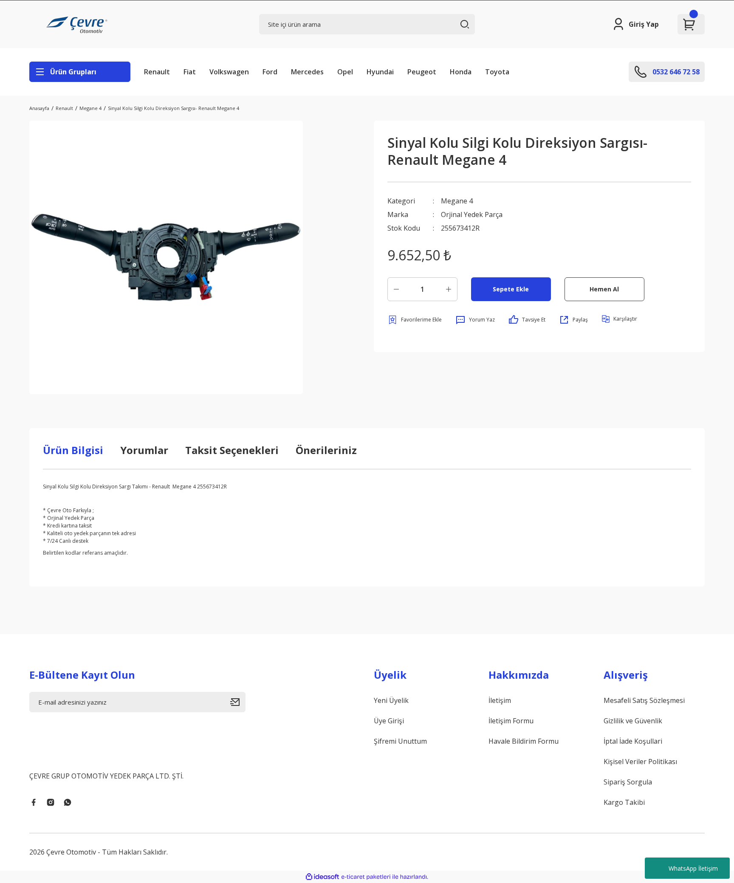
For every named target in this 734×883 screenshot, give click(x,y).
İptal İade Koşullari (633, 741)
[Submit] (238, 702)
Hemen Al (604, 289)
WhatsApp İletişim (693, 868)
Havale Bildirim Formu (523, 741)
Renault (157, 71)
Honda (460, 71)
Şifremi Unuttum (400, 741)
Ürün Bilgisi (73, 450)
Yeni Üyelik (391, 700)
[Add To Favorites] (414, 320)
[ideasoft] (322, 877)
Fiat (190, 71)
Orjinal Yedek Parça (472, 214)
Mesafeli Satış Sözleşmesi (644, 700)
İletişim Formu (511, 720)
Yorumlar (144, 450)
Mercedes (307, 71)
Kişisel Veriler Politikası (640, 761)
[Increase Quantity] (448, 289)
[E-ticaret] (366, 877)
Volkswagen (229, 71)
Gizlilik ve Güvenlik (633, 720)
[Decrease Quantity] (396, 289)
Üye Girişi (389, 720)
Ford (270, 71)
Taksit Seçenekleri (232, 450)
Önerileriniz (326, 450)
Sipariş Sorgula (628, 782)
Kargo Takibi (624, 802)
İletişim (499, 700)
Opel (345, 71)
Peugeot (421, 71)
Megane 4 (457, 201)
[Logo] (78, 24)
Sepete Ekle (511, 289)
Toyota (497, 71)
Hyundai (380, 71)
